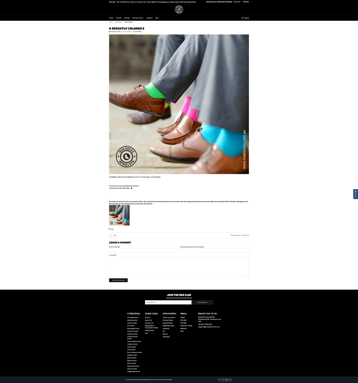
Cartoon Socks (132, 331)
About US (148, 320)
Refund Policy (168, 323)
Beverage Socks (133, 328)
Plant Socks (131, 363)
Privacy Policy (168, 320)
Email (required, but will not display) (192, 247)
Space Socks (132, 369)
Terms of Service (169, 317)
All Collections (132, 317)
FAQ (146, 333)
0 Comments (127, 31)
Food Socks (131, 347)
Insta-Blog (118, 22)
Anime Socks (132, 323)
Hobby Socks (132, 355)
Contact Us (149, 323)
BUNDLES (150, 18)
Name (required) (114, 247)
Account (237, 2)
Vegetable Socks (133, 371)
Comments (112, 255)
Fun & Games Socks (134, 352)
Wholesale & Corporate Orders (151, 327)
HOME (111, 18)
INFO (157, 18)
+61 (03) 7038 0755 (205, 324)
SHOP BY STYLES (137, 18)
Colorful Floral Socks (132, 338)
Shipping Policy (168, 326)
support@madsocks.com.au (209, 327)
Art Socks (130, 326)
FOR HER (118, 18)
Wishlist (246, 2)
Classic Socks (132, 334)
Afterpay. (166, 328)
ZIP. (164, 331)
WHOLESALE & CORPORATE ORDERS (219, 2)
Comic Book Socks (134, 341)
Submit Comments (118, 280)
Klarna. (165, 334)
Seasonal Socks (133, 366)
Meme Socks (132, 361)
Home (111, 22)
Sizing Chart (149, 330)
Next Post (245, 235)
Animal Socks (132, 320)
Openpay (166, 337)
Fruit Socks (131, 350)
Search (147, 317)
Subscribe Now (202, 302)
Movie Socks (131, 358)
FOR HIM (126, 18)
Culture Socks (132, 344)
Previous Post (236, 235)
